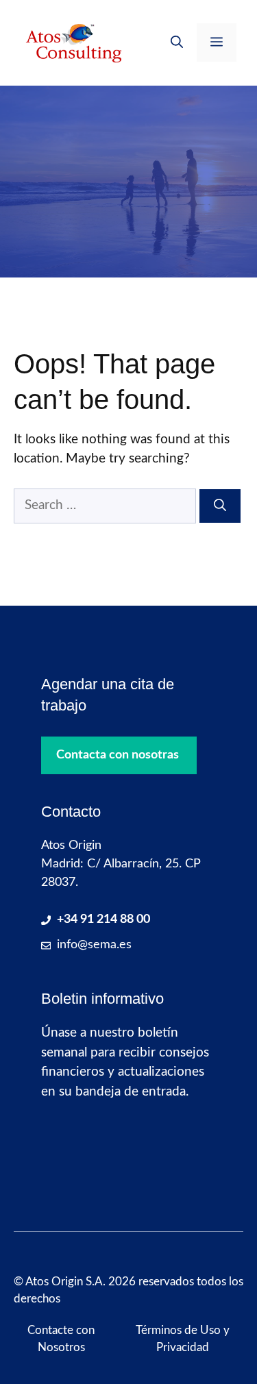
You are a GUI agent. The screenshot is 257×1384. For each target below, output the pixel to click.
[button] (177, 42)
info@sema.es (94, 945)
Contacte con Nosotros (61, 1339)
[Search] (220, 506)
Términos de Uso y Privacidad (183, 1339)
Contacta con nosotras (117, 755)
